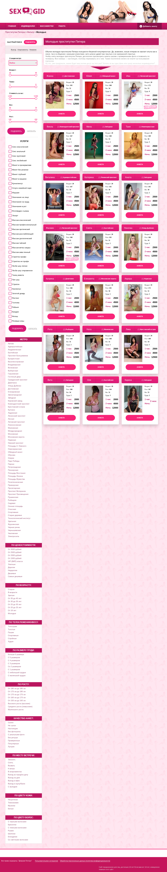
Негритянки (13, 800)
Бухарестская (14, 359)
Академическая (14, 350)
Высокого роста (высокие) (19, 703)
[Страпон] (10, 284)
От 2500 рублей (14, 552)
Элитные (12, 564)
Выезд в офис (14, 781)
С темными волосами (17, 828)
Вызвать (11, 766)
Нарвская (12, 440)
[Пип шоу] (10, 279)
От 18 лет (12, 610)
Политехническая (15, 482)
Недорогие (12, 570)
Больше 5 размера (16, 654)
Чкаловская (13, 533)
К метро (11, 769)
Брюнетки (12, 825)
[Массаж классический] (10, 219)
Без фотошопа (14, 731)
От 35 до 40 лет (14, 598)
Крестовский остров (16, 407)
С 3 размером (14, 663)
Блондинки (12, 837)
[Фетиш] (10, 316)
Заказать (11, 759)
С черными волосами (17, 822)
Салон (10, 722)
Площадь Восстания (16, 473)
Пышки (11, 632)
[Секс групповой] (10, 155)
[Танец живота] (10, 274)
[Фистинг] (10, 297)
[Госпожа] (10, 302)
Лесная (11, 419)
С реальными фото (16, 734)
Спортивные (13, 635)
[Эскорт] (10, 215)
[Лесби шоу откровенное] (10, 270)
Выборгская (13, 371)
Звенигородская (15, 395)
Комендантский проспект (18, 404)
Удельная (12, 521)
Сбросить (31, 131)
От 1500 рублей (14, 558)
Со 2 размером (14, 666)
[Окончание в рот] (10, 206)
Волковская (13, 368)
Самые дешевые (15, 576)
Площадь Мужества (16, 479)
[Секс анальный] (10, 151)
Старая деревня (15, 515)
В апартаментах (15, 772)
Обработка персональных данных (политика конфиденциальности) (85, 861)
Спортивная (13, 512)
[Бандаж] (10, 311)
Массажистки (46, 26)
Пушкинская (13, 497)
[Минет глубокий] (10, 174)
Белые (11, 809)
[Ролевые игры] (10, 320)
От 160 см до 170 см (17, 697)
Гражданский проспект (17, 380)
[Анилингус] (10, 288)
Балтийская (13, 353)
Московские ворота (16, 437)
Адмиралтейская (15, 347)
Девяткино (12, 383)
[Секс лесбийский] (10, 160)
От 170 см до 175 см (17, 694)
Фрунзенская (13, 524)
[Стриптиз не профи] (10, 261)
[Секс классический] (10, 146)
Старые (11, 589)
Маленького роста (15, 709)
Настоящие (13, 728)
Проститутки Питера (15, 32)
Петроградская (14, 467)
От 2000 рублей (14, 555)
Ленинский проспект (16, 416)
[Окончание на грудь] (10, 201)
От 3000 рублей (14, 549)
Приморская (13, 485)
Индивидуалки (28, 26)
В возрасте (12, 592)
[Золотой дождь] (10, 293)
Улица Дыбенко (14, 386)
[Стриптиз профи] (10, 256)
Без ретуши (13, 737)
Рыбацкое (12, 500)
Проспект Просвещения (18, 494)
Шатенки (11, 834)
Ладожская (12, 413)
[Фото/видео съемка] (10, 210)
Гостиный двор (14, 377)
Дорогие (11, 567)
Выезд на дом (14, 778)
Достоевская (13, 389)
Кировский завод (15, 401)
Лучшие (11, 747)
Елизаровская (14, 392)
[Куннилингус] (10, 183)
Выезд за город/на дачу (18, 775)
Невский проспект (15, 443)
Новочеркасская (15, 449)
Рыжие (11, 831)
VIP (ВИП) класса (15, 561)
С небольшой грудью (17, 672)
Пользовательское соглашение (46, 861)
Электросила (13, 536)
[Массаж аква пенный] (10, 251)
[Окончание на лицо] (10, 196)
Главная (12, 26)
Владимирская (14, 365)
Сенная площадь (15, 506)
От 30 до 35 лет (14, 601)
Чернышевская (14, 530)
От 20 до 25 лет (14, 607)
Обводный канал (15, 452)
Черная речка (14, 527)
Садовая (11, 503)
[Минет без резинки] (10, 169)
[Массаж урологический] (10, 238)
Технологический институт (19, 518)
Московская (13, 434)
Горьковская (13, 374)
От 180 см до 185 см (17, 688)
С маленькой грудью (17, 675)
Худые (10, 641)
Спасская (12, 509)
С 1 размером (14, 669)
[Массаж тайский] (10, 242)
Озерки (11, 458)
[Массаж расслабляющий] (10, 233)
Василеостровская (16, 362)
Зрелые (11, 595)
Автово (11, 344)
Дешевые (12, 573)
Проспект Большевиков (18, 356)
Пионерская (13, 470)
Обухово (11, 455)
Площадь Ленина (15, 476)
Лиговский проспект (16, 422)
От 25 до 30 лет (14, 604)
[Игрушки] (10, 192)
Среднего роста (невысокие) (20, 706)
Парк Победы (13, 461)
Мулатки (11, 806)
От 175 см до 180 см (17, 691)
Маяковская (13, 428)
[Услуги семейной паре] (10, 187)
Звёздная (12, 398)
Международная (15, 431)
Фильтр (30, 32)
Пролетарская (14, 488)
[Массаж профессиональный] (10, 224)
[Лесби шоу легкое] (10, 265)
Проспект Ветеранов (17, 491)
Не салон (12, 725)
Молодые (12, 613)
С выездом (12, 787)
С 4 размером (14, 660)
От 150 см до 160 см (17, 700)
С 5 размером (14, 657)
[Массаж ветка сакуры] (10, 247)
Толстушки (12, 626)
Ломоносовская (14, 425)
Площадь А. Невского (17, 446)
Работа (62, 26)
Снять (10, 762)
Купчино (11, 410)
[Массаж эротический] (10, 229)
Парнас (11, 464)
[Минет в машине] (10, 178)
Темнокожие (13, 803)
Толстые (11, 629)
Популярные (13, 744)
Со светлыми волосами (18, 840)
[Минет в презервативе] (10, 164)
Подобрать (30, 42)
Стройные (12, 638)
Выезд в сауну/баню (16, 784)
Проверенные (14, 740)
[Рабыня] (10, 306)
